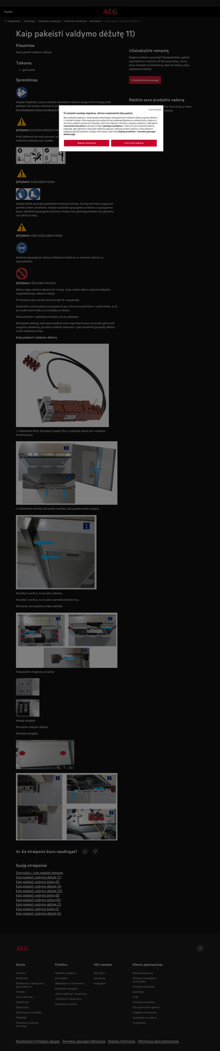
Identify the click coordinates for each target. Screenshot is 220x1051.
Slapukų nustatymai (86, 143)
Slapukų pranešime (127, 131)
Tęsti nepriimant (154, 109)
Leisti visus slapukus (134, 143)
